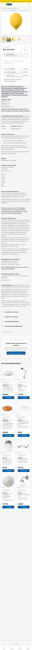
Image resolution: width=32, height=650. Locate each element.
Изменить (26, 68)
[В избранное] (27, 49)
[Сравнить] (24, 49)
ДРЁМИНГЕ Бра (14, 128)
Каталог (6, 10)
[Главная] (2, 10)
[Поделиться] (21, 49)
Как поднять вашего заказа (10, 81)
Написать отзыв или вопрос (16, 353)
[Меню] (3, 4)
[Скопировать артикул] (11, 331)
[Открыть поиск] (29, 4)
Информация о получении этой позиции (12, 79)
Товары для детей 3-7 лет (24, 10)
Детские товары (13, 10)
